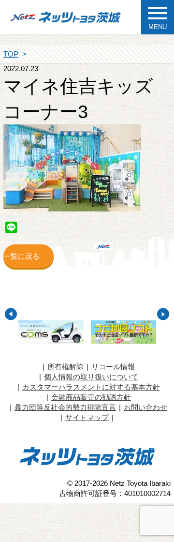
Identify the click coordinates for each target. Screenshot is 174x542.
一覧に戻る (21, 256)
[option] (51, 332)
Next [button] (163, 314)
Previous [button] (11, 314)
